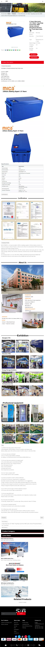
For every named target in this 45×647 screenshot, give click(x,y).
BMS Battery (4, 527)
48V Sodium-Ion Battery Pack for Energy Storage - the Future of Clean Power (7, 578)
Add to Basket (34, 57)
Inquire (34, 54)
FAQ (15, 627)
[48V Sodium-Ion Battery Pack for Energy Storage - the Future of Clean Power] (14, 576)
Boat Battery (5, 521)
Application (16, 624)
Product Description (7, 62)
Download (16, 629)
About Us (16, 622)
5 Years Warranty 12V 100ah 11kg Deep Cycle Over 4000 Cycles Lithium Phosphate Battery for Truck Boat (21, 524)
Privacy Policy (25, 622)
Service (15, 626)
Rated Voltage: (32, 43)
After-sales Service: (31, 33)
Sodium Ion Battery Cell (6, 622)
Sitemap (24, 627)
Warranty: (31, 36)
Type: (30, 39)
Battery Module (4, 624)
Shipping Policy (25, 624)
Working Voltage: (31, 49)
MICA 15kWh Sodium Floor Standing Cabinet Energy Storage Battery (7, 554)
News (15, 631)
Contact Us (16, 633)
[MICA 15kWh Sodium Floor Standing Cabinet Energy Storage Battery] (14, 552)
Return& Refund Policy (27, 626)
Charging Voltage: (31, 45)
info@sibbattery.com (39, 623)
